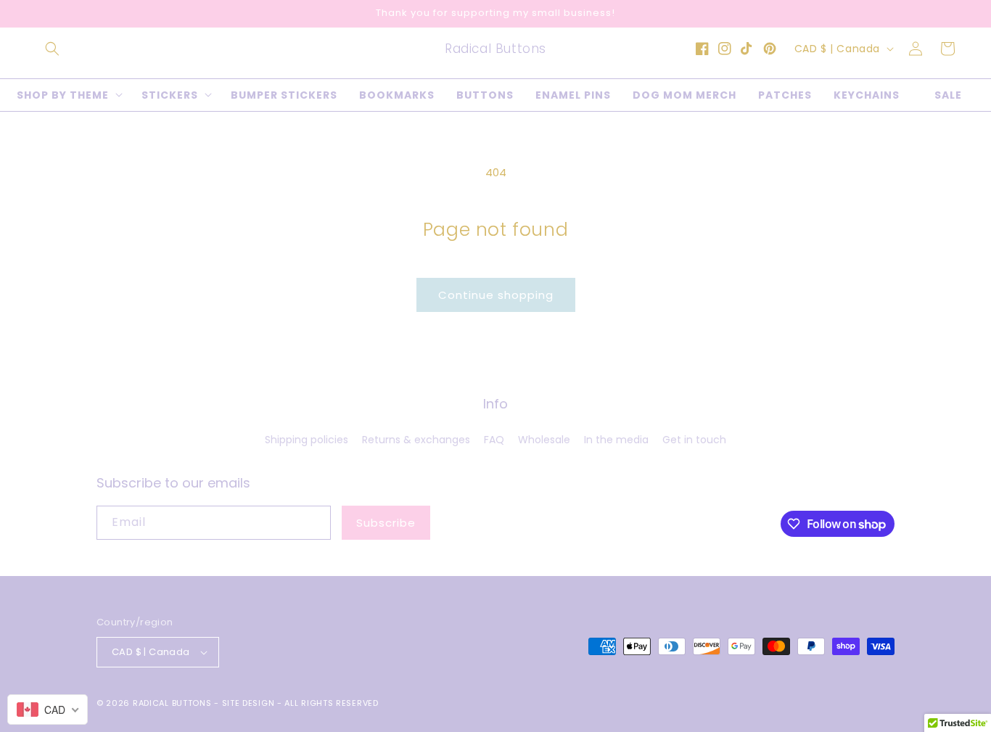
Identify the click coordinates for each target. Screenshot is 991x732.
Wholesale (544, 439)
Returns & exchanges (416, 439)
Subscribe (386, 522)
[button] (52, 49)
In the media (616, 439)
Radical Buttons (172, 703)
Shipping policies (306, 439)
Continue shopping (496, 295)
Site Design (248, 703)
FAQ (494, 439)
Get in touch (694, 439)
